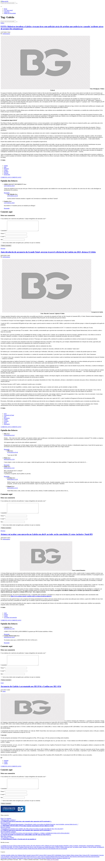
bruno (4, 691)
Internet (54, 858)
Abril (5, 613)
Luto (69, 858)
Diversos (3, 248)
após (5, 416)
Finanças (9, 858)
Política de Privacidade (10, 13)
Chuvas (64, 855)
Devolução (7, 418)
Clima (80, 855)
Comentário (4, 230)
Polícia (2, 23)
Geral (2, 683)
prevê (5, 422)
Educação (57, 856)
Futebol (14, 858)
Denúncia (16, 856)
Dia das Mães (22, 856)
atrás (5, 167)
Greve (32, 858)
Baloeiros (6, 168)
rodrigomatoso (6, 33)
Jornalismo (59, 858)
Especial (93, 856)
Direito (28, 856)
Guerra (35, 858)
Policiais (6, 173)
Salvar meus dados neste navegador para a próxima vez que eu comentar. (21, 242)
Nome (3, 233)
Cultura (12, 856)
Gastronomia (19, 858)
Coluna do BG (86, 855)
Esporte (97, 856)
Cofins (5, 762)
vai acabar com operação (10, 617)
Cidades (68, 855)
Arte (16, 855)
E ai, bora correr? (8, 10)
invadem (6, 171)
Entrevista (88, 856)
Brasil (24, 855)
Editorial (52, 856)
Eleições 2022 (69, 856)
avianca (6, 614)
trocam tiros (7, 174)
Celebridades (58, 855)
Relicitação (7, 424)
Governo (6, 421)
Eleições (62, 856)
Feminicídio (4, 858)
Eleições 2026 (76, 856)
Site (2, 239)
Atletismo (20, 855)
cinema (77, 855)
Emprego (82, 856)
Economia (47, 856)
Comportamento (94, 855)
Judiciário (65, 858)
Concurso (101, 855)
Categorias (6, 11)
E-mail (3, 236)
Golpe (28, 858)
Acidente (3, 855)
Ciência (72, 855)
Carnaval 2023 (35, 855)
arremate (6, 760)
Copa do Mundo (5, 856)
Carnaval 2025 (51, 855)
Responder (7, 193)
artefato (6, 165)
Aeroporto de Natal (9, 415)
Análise (13, 855)
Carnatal (28, 855)
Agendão (8, 855)
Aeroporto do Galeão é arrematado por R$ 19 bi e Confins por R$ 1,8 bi (31, 686)
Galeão (6, 170)
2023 (5, 413)
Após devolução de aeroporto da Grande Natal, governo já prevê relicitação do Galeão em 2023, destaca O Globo (48, 252)
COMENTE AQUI (6, 177)
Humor (39, 858)
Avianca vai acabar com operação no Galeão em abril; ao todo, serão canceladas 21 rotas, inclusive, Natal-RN (47, 534)
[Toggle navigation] (1, 6)
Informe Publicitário (47, 858)
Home (5, 9)
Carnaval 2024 (43, 855)
